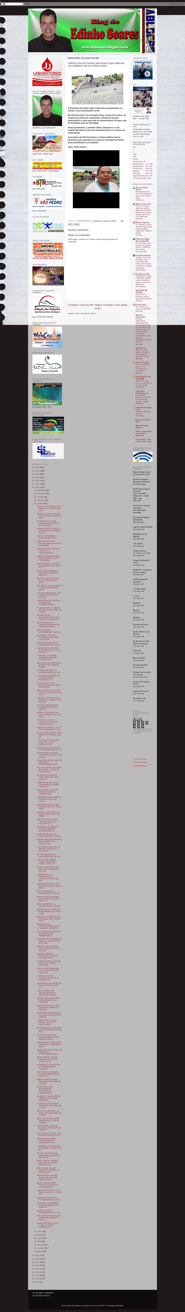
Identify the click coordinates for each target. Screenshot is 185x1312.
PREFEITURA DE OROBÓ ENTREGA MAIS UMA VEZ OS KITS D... (48, 1074)
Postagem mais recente (80, 305)
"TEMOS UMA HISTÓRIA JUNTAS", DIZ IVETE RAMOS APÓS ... (47, 1022)
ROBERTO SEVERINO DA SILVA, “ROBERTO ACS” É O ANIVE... (49, 715)
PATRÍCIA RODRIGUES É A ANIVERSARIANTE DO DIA (48, 644)
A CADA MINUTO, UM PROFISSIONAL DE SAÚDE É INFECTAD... (49, 685)
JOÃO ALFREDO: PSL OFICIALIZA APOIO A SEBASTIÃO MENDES (46, 993)
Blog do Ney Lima (143, 204)
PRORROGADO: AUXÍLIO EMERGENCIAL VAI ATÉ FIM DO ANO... (49, 755)
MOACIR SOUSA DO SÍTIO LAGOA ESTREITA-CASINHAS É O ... (48, 1225)
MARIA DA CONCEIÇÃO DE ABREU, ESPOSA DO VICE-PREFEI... (49, 814)
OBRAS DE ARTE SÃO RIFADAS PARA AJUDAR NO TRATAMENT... (49, 543)
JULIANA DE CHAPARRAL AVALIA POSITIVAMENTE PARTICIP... (48, 573)
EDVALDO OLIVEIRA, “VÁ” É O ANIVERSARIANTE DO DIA (49, 728)
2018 (37, 1259)
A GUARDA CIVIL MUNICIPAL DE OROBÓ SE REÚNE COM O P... (49, 1148)
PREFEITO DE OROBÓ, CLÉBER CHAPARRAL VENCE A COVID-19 (46, 862)
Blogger (120, 1306)
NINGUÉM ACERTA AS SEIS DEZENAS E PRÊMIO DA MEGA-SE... (48, 1008)
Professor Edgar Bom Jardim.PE (143, 240)
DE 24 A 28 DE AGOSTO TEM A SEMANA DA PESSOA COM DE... (49, 735)
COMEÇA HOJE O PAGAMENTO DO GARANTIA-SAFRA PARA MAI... (48, 878)
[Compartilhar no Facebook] (76, 224)
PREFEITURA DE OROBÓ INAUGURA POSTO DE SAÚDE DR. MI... (47, 1059)
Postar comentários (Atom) (85, 313)
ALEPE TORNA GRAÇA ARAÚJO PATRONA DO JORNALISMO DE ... (47, 1185)
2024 (37, 474)
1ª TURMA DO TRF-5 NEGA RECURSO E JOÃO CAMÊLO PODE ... (48, 742)
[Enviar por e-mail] (69, 224)
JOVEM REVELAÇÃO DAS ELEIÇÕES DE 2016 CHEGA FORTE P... (49, 1128)
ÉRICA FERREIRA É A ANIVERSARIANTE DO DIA (48, 905)
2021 (37, 484)
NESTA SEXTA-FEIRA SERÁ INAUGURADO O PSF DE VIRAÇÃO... (48, 1120)
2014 (37, 1272)
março (40, 1245)
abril (39, 1241)
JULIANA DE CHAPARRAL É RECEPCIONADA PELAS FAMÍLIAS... (48, 1205)
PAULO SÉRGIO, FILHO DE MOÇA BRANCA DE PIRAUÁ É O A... (49, 566)
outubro (40, 497)
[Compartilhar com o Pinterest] (78, 224)
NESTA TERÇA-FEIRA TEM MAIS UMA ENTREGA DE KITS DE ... (48, 869)
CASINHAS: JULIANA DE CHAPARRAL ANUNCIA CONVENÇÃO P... (47, 658)
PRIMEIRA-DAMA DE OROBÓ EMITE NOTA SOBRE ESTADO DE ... (49, 963)
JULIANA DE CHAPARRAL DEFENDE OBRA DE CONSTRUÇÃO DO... (47, 829)
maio (39, 1238)
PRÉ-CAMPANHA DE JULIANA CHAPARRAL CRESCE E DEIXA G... (49, 1218)
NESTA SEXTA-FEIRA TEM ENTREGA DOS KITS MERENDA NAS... (47, 792)
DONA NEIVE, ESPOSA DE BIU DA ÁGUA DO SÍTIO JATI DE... (49, 985)
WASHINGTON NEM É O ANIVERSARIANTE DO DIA (48, 835)
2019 (37, 1255)
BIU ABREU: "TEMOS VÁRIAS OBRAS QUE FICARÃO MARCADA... (49, 1098)
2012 (37, 1279)
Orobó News (141, 305)
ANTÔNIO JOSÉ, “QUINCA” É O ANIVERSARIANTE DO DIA (49, 749)
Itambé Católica (142, 362)
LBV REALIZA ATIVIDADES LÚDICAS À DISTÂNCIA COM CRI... (47, 707)
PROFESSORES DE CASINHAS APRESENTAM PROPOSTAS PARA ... (48, 625)
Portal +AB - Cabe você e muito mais (143, 440)
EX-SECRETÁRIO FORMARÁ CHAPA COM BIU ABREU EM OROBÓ (49, 610)
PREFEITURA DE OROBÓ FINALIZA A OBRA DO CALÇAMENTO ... (47, 821)
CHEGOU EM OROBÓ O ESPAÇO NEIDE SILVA (47, 537)
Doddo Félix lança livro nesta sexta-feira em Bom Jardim (143, 383)
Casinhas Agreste (143, 255)
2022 (37, 481)
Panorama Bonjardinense (142, 392)
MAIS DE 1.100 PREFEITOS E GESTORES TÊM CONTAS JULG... (49, 919)
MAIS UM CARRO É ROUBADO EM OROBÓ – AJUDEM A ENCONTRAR (49, 770)
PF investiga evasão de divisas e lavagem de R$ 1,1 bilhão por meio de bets (143, 246)
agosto (40, 503)
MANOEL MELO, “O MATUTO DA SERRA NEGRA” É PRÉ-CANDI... (49, 911)
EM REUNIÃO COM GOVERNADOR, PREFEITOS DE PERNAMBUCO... (45, 1090)
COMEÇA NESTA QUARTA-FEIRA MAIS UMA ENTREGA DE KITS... (49, 1106)
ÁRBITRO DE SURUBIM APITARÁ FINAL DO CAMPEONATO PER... (47, 1141)
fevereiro (41, 1248)
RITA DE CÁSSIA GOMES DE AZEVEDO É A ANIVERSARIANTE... (48, 551)
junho (39, 1235)
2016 (37, 1265)
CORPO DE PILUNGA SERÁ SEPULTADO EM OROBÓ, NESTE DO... (48, 899)
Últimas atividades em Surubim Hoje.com (144, 433)
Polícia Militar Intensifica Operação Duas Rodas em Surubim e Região (143, 398)
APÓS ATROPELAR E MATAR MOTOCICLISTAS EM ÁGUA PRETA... (49, 692)
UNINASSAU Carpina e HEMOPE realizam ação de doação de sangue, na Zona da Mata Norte (143, 280)
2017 (37, 1262)
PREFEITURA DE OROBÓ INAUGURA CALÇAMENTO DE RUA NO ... (48, 1155)
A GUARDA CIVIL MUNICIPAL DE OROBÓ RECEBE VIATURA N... (48, 1067)
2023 (37, 477)
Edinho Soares (141, 762)
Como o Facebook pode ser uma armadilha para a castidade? (142, 368)
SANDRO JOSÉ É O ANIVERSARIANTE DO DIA (48, 1211)
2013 (37, 1275)
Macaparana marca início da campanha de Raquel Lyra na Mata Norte (144, 195)
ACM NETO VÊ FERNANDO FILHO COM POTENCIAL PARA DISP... (48, 971)
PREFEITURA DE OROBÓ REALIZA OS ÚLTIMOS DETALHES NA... (47, 1163)
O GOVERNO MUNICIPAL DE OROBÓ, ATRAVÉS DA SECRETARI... (48, 849)
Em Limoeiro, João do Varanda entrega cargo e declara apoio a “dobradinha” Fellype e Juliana (144, 229)
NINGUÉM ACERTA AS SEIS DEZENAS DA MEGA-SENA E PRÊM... (49, 807)
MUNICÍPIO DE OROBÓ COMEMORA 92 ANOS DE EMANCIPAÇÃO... (48, 523)
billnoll (102, 1306)
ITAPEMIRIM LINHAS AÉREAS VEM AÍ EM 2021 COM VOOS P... (49, 799)
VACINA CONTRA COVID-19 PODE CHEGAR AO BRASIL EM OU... (49, 531)
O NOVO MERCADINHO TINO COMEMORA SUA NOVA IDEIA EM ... (49, 595)
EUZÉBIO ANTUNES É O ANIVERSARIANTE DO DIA (48, 671)
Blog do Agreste (143, 222)
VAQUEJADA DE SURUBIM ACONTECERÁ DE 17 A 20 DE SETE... (48, 650)
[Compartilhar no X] (73, 224)
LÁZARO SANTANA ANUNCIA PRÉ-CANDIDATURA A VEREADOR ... (48, 1000)
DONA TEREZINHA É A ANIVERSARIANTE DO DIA (48, 892)
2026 (37, 467)
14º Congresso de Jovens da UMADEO (143, 308)
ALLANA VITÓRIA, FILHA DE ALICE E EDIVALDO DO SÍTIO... (48, 580)
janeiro (40, 1251)
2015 (37, 1269)
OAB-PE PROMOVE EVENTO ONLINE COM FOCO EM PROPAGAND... (48, 558)
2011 (37, 1282)
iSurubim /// (140, 348)
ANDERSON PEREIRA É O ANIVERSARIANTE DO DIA (48, 1199)
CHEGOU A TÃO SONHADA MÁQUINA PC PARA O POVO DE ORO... (49, 700)
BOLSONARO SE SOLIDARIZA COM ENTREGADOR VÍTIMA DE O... (49, 1030)
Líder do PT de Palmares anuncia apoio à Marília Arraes (144, 296)
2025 (37, 471)
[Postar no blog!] (71, 224)
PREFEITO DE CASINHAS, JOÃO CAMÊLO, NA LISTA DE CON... (48, 948)
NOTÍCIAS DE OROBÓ (141, 291)
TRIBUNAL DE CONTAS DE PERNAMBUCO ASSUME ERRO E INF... (48, 785)
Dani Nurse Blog (143, 274)
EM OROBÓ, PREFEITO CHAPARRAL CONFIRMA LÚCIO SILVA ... (48, 637)
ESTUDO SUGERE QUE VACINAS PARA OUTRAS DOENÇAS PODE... (48, 1037)
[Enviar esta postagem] (121, 221)
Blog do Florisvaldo (140, 316)
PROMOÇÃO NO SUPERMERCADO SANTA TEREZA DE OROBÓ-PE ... (48, 617)
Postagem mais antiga (115, 305)
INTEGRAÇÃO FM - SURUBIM (144, 378)
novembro (41, 494)
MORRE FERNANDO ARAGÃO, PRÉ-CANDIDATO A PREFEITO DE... (49, 842)
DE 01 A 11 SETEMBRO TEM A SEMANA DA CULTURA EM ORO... (49, 508)
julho (39, 1231)
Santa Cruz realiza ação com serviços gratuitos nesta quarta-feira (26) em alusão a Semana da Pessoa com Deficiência (144, 211)
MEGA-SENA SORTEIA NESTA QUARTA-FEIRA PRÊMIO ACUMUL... (49, 665)
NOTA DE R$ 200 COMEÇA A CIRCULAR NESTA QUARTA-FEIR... (49, 516)
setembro (41, 500)
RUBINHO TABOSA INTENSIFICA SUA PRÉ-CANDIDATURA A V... (47, 956)
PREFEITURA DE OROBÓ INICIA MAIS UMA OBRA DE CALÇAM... (49, 1082)
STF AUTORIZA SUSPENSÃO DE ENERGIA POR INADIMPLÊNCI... (49, 934)
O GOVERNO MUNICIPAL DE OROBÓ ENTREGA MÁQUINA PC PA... (48, 678)
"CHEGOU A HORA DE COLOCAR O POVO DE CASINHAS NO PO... (47, 722)
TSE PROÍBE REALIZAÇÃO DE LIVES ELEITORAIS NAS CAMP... (49, 588)
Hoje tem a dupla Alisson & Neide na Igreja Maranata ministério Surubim (143, 353)
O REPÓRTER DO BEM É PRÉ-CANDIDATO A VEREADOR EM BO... (49, 1044)
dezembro (41, 490)
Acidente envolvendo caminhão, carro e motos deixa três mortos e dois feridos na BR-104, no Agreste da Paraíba (144, 262)
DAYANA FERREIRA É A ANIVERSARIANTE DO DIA (48, 855)
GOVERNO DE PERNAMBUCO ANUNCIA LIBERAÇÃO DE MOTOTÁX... (49, 941)
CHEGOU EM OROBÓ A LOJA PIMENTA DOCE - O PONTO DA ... (49, 1192)
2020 (37, 487)
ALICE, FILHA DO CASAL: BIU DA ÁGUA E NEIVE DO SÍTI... (49, 1134)
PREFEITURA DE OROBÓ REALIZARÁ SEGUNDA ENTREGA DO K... (47, 1177)
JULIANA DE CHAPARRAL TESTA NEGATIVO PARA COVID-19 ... (47, 777)
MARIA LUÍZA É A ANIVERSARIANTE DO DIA (48, 631)
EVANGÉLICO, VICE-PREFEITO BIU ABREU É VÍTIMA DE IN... (48, 978)
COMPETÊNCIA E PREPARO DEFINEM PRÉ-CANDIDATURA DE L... (48, 602)
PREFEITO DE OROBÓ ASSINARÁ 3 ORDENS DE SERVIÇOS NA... (48, 1170)
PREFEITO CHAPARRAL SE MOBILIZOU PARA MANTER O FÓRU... (49, 1113)
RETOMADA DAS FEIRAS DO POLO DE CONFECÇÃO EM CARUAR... (49, 1015)
